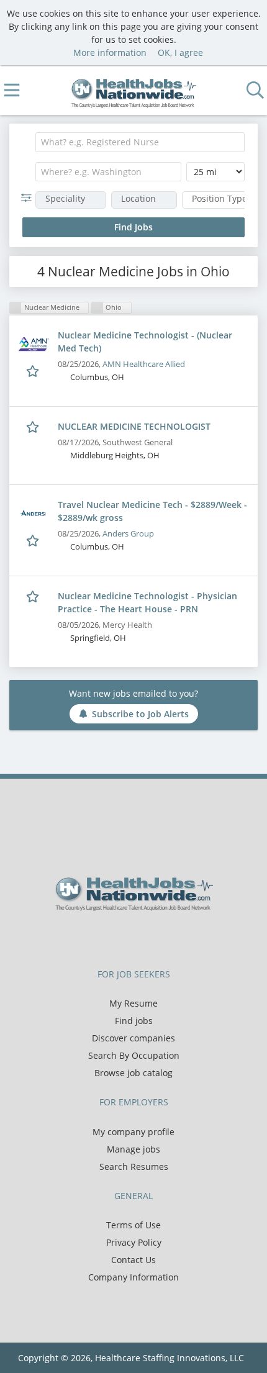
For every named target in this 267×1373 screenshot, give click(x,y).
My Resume (133, 1003)
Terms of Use (133, 1225)
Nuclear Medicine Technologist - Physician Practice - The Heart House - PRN (147, 602)
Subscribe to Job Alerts (140, 714)
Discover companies (133, 1038)
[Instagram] (164, 937)
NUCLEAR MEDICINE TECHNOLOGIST (134, 426)
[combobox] (140, 142)
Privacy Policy (133, 1242)
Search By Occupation (133, 1055)
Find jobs (134, 1020)
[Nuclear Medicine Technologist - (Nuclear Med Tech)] (33, 344)
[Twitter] (126, 937)
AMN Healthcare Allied (143, 364)
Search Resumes (133, 1166)
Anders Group (128, 533)
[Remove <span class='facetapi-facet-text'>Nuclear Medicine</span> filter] (15, 307)
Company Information (133, 1277)
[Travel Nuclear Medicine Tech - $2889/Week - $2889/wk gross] (33, 513)
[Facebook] (105, 937)
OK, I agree (180, 52)
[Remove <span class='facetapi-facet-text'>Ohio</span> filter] (97, 307)
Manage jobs (133, 1149)
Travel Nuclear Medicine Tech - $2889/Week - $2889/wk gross (152, 511)
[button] (28, 197)
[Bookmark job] (34, 371)
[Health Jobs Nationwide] (134, 90)
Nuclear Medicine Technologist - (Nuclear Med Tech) (145, 341)
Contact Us (133, 1260)
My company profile (133, 1132)
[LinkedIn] (146, 937)
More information (110, 52)
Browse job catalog (133, 1073)
